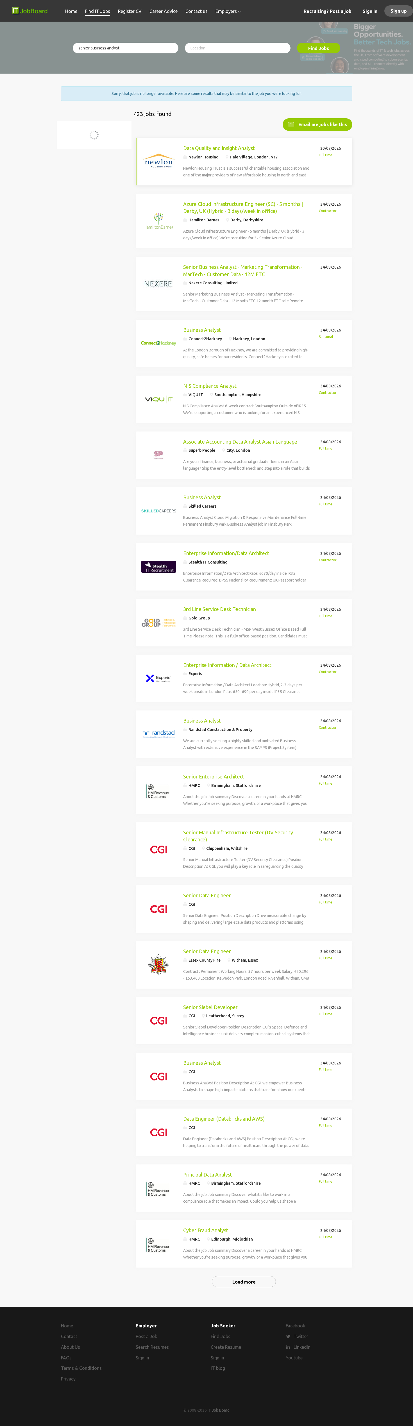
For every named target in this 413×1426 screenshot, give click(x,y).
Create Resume (226, 1347)
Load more (244, 1281)
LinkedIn (302, 1347)
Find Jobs (318, 48)
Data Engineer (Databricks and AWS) (224, 1118)
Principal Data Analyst (207, 1174)
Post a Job (146, 1336)
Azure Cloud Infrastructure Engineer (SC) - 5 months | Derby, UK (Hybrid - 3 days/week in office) (243, 207)
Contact (69, 1336)
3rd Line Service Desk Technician (219, 609)
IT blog (218, 1368)
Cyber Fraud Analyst (205, 1230)
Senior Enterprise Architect (213, 776)
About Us (70, 1347)
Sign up (399, 10)
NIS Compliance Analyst (210, 386)
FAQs (66, 1357)
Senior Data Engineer (207, 895)
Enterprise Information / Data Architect (227, 665)
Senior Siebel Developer (210, 1007)
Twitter (301, 1336)
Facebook (295, 1325)
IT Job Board (219, 1410)
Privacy (68, 1378)
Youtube (294, 1357)
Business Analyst (202, 330)
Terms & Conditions (81, 1368)
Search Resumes (152, 1347)
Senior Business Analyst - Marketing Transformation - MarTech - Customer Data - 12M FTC (243, 270)
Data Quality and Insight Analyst (219, 148)
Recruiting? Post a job (327, 11)
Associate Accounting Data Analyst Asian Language (240, 441)
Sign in (370, 11)
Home (67, 1325)
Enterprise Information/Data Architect (226, 553)
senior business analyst (91, 138)
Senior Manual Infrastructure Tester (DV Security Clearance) (238, 836)
